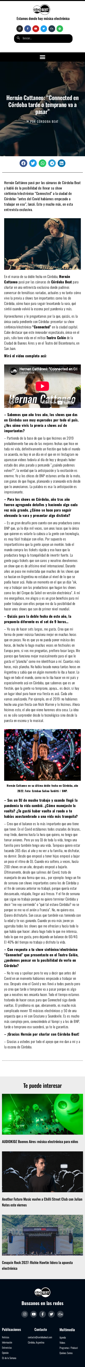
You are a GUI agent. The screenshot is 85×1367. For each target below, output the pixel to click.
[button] (42, 57)
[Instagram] (19, 28)
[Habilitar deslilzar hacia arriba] (77, 1359)
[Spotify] (60, 28)
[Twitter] (44, 28)
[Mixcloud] (51, 28)
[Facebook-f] (27, 28)
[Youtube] (35, 28)
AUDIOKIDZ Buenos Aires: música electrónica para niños (40, 1141)
